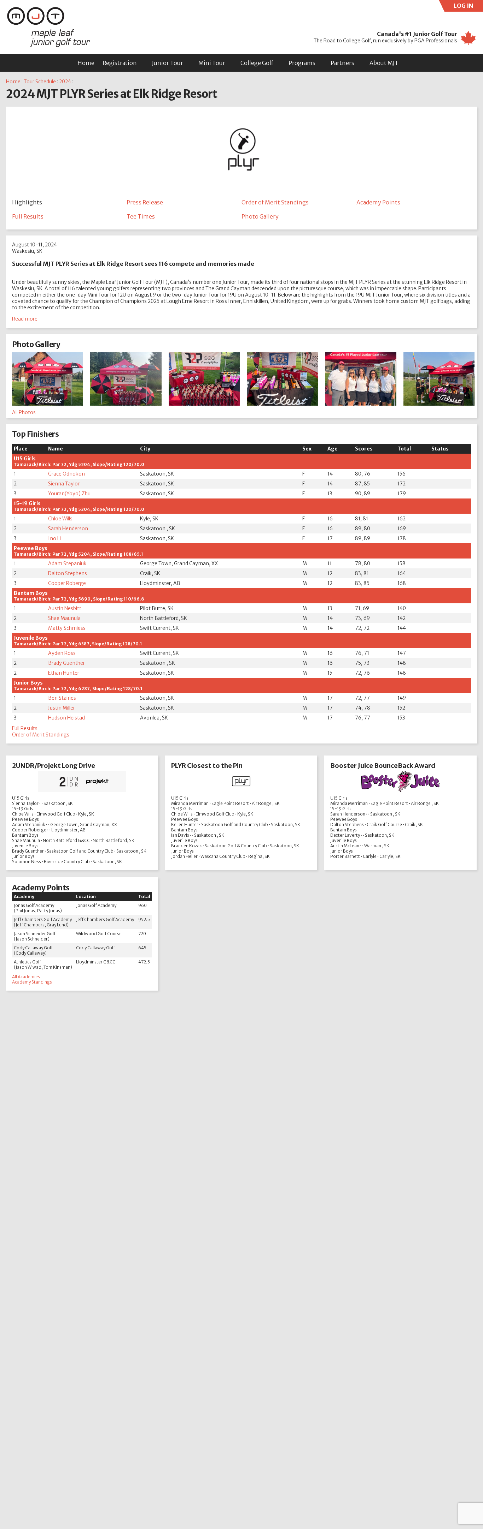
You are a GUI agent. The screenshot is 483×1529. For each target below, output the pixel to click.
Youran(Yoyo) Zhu (69, 493)
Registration (120, 62)
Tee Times (141, 216)
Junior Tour (167, 62)
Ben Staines (62, 698)
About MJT (383, 62)
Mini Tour (211, 62)
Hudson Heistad (66, 718)
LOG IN (468, 7)
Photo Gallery (260, 216)
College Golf (256, 62)
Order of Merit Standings (275, 202)
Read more (24, 319)
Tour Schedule (40, 81)
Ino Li (54, 538)
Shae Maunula (64, 618)
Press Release (145, 202)
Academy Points (378, 202)
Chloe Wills (60, 518)
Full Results (27, 216)
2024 (65, 81)
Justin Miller (61, 708)
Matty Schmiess (67, 628)
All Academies (26, 976)
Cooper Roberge (67, 583)
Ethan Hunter (63, 673)
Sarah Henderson (68, 528)
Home (85, 62)
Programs (302, 62)
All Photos (24, 412)
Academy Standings (32, 982)
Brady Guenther (66, 663)
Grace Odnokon (66, 474)
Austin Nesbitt (64, 608)
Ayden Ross (62, 653)
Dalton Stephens (67, 573)
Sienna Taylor (64, 483)
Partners (342, 62)
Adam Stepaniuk (67, 563)
